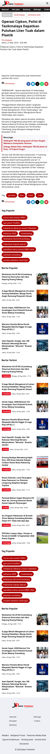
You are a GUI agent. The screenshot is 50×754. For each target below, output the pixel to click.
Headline (6, 376)
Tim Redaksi (7, 40)
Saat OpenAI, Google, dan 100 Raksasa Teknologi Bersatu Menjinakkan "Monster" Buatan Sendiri (17, 345)
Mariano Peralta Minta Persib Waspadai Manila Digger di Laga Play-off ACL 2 (17, 327)
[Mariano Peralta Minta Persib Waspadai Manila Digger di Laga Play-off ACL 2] (42, 329)
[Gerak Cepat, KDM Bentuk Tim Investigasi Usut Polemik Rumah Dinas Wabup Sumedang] (42, 312)
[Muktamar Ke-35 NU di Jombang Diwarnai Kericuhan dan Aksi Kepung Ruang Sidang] (42, 279)
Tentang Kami (27, 739)
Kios (22, 195)
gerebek (11, 195)
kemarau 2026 (9, 233)
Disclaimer (24, 743)
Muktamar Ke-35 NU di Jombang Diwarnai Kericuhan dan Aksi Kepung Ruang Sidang (17, 277)
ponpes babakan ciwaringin (15, 260)
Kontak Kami (40, 739)
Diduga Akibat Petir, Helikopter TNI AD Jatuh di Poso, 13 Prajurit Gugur (25, 147)
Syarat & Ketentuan (11, 739)
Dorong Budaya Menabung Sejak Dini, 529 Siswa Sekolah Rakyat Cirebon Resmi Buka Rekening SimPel (17, 461)
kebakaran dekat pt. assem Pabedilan (20, 228)
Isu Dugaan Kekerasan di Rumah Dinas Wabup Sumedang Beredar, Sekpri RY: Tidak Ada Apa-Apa (17, 518)
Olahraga (37, 9)
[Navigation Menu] (47, 3)
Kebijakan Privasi (17, 735)
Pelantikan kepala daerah (14, 244)
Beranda (7, 14)
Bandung (26, 9)
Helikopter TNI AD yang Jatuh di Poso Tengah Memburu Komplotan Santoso (24, 142)
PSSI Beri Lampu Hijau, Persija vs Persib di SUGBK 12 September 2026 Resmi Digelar (18, 536)
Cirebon (37, 721)
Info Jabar (16, 9)
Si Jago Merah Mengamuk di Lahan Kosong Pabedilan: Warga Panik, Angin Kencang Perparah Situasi (18, 293)
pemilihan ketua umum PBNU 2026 (18, 249)
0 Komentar (9, 83)
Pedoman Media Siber (36, 735)
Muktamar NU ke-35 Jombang (16, 239)
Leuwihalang (26, 233)
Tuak (40, 195)
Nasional (5, 9)
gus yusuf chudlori (11, 223)
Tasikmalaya (19, 14)
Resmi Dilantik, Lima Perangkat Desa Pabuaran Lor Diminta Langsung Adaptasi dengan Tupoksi (17, 481)
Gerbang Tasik (34, 14)
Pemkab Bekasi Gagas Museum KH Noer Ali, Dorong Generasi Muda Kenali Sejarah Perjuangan (18, 500)
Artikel (5, 449)
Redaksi (5, 735)
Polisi (30, 195)
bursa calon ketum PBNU (14, 217)
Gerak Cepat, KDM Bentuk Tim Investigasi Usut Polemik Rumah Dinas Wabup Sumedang (17, 310)
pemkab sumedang (12, 254)
